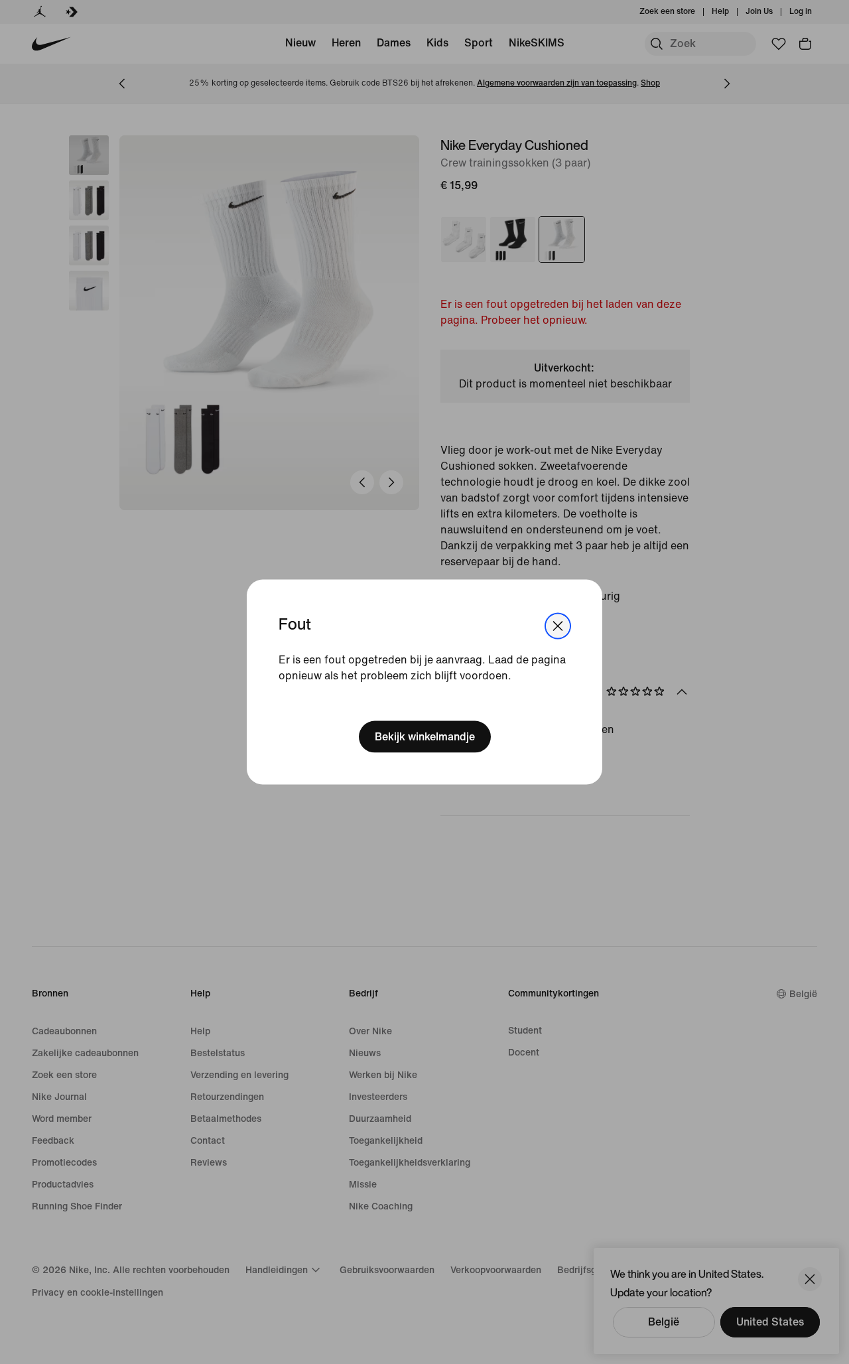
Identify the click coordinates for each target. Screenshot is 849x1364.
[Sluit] (558, 626)
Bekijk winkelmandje (425, 736)
